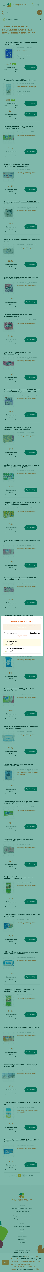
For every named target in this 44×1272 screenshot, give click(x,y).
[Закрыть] (41, 618)
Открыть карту (22, 636)
